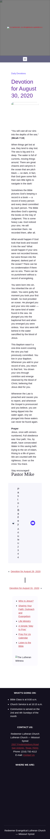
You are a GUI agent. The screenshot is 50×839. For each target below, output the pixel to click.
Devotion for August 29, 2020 (26, 571)
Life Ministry (24, 621)
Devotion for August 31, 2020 (24, 588)
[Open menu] (25, 59)
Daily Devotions (18, 73)
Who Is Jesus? (26, 601)
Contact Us (29, 755)
